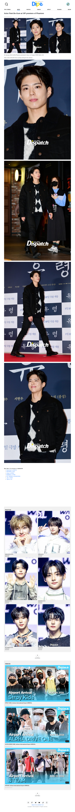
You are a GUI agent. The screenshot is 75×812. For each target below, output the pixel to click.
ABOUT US (34, 804)
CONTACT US (40, 804)
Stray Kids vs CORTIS (11, 470)
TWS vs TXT (9, 479)
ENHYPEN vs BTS (10, 471)
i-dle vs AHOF (9, 477)
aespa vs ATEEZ (10, 473)
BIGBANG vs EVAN (10, 474)
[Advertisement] (39, 494)
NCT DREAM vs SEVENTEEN (13, 476)
